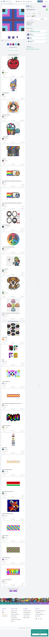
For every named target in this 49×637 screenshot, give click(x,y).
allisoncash (6, 72)
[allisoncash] (3, 72)
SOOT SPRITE (4, 337)
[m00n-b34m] (3, 427)
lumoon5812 (6, 405)
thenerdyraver (6, 314)
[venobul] (3, 361)
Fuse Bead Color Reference (16, 619)
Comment (13, 76)
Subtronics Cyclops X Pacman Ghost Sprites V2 (11, 313)
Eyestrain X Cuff (5, 535)
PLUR (24, 603)
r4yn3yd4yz (6, 449)
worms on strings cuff (7, 579)
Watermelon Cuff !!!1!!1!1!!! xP (7, 491)
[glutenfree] (3, 537)
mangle (5, 182)
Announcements (14, 612)
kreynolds (5, 339)
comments (22, 228)
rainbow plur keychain (6, 425)
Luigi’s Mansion (5, 269)
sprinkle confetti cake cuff (7, 469)
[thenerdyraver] (3, 315)
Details (32, 19)
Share (34, 13)
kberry (7, 3)
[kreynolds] (3, 339)
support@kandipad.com (41, 610)
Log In (46, 1)
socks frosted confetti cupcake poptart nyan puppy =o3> (12, 203)
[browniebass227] (3, 227)
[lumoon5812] (3, 405)
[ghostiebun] (3, 515)
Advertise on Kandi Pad (39, 614)
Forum (25, 1)
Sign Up (3, 612)
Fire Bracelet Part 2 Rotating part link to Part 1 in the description (12, 403)
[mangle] (3, 183)
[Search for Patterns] (7, 1)
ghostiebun (6, 515)
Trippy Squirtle (5, 136)
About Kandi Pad (14, 617)
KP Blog (12, 621)
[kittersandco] (3, 139)
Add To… (40, 13)
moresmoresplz (6, 248)
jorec (5, 94)
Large (31, 38)
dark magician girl (5, 92)
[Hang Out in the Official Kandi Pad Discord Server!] (36, 619)
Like (29, 13)
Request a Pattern (26, 617)
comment (22, 184)
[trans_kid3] (3, 559)
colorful (5, 40)
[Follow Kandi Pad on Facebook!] (39, 619)
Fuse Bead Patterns (26, 612)
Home (16, 1)
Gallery (20, 1)
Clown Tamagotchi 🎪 (6, 225)
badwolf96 (6, 160)
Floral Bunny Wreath (6, 114)
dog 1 (3, 291)
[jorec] (3, 94)
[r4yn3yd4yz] (3, 449)
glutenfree (5, 537)
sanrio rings (4, 447)
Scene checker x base (6, 557)
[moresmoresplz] (3, 249)
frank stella (8, 40)
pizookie (5, 270)
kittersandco (6, 138)
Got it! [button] (40, 634)
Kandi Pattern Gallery (27, 610)
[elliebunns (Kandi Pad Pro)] (3, 116)
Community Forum (14, 610)
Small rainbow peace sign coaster (8, 247)
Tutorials (30, 1)
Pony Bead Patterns (26, 614)
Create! (40, 1)
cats (3, 359)
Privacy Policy (37, 616)
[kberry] (28, 6)
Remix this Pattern (30, 47)
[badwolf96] (3, 161)
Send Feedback (38, 612)
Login (3, 610)
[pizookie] (3, 271)
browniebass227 (6, 226)
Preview (32, 41)
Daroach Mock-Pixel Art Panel (7, 513)
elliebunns (5, 116)
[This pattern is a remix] (2, 381)
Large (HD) (32, 34)
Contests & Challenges (15, 614)
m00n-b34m (6, 427)
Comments (42, 19)
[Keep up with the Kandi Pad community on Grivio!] (41, 619)
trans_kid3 (5, 559)
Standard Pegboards (35, 31)
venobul (5, 361)
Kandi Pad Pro (5, 614)
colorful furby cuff (6, 381)
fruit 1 (3, 70)
